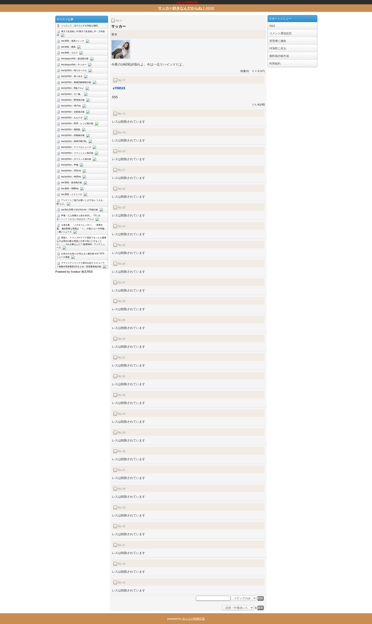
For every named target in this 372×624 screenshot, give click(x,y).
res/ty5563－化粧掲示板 (73, 111)
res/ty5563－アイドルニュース (76, 147)
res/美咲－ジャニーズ (71, 194)
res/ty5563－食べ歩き (71, 76)
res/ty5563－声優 (69, 164)
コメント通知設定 (280, 33)
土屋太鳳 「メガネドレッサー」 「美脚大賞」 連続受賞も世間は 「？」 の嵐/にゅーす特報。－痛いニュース (82, 228)
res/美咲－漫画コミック (72, 40)
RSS (272, 26)
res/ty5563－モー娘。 (71, 93)
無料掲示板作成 (279, 56)
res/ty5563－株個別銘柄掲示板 (76, 82)
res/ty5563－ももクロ (71, 117)
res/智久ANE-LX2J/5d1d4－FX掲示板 (79, 209)
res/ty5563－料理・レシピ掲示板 (77, 123)
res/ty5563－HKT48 (71, 105)
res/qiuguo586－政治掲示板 (74, 58)
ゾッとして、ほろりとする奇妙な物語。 (80, 25)
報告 (260, 607)
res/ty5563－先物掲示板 (73, 135)
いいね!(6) (258, 104)
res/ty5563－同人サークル (74, 70)
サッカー (118, 26)
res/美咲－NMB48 (70, 188)
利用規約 (275, 63)
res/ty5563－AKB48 (71, 176)
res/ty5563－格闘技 (70, 129)
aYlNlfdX (119, 88)
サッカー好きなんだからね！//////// (186, 8)
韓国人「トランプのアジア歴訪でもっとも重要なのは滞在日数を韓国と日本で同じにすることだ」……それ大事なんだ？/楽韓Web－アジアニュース (81, 242)
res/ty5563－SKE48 (71, 170)
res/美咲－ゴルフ (69, 52)
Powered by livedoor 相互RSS (74, 271)
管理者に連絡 (277, 41)
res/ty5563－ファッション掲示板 (77, 152)
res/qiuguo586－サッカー (73, 64)
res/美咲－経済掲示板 (71, 182)
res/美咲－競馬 (68, 46)
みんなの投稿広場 (193, 618)
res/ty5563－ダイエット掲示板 (76, 158)
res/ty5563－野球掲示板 (73, 99)
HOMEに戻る (277, 48)
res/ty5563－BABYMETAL (74, 141)
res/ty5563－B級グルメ (72, 87)
